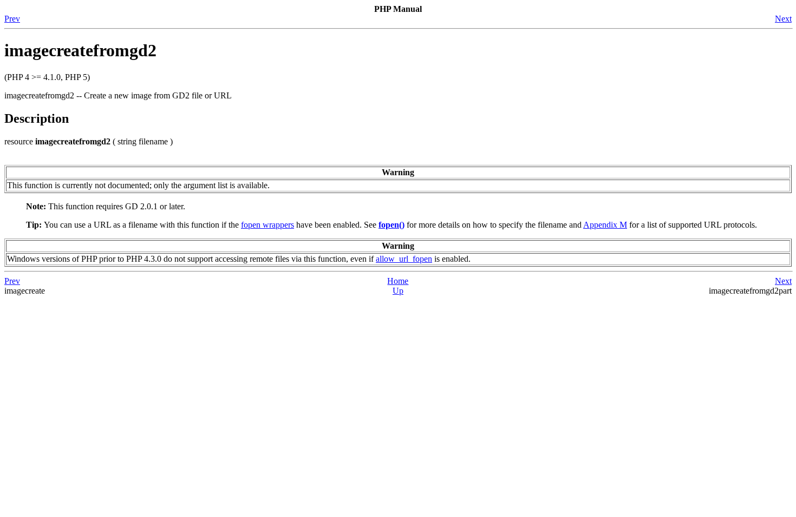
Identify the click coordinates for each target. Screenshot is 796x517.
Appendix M (605, 224)
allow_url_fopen (404, 258)
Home (397, 281)
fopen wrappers (267, 224)
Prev (12, 18)
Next (783, 18)
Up (398, 290)
